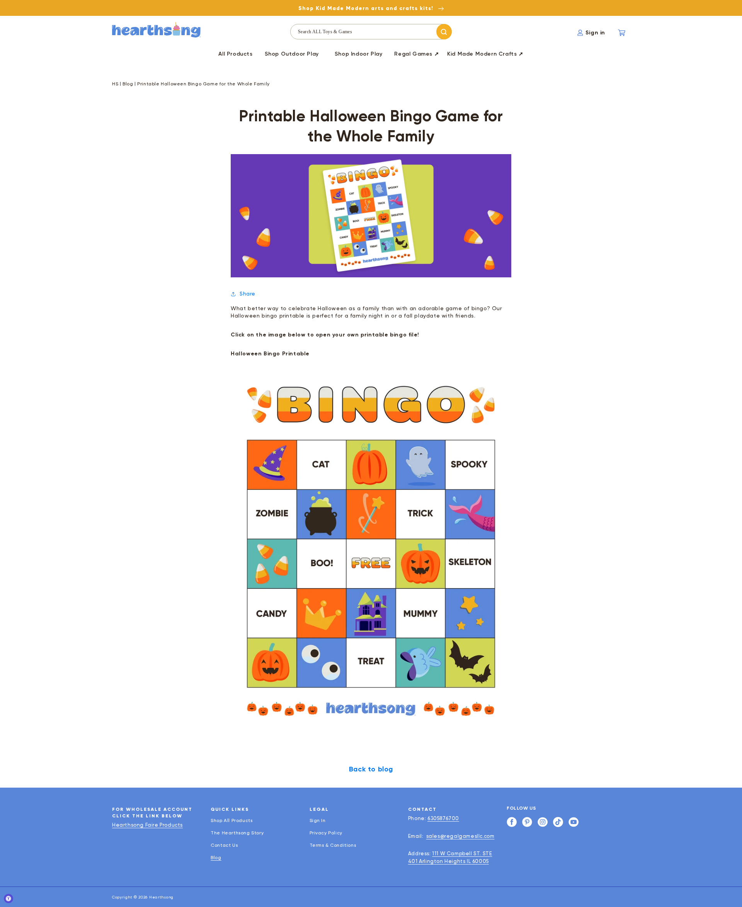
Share (247, 293)
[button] (292, 55)
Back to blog (371, 769)
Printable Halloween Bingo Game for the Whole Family (203, 83)
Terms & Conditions (333, 845)
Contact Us (224, 845)
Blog (128, 83)
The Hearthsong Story (237, 833)
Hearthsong (161, 897)
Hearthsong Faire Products (147, 825)
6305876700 (443, 818)
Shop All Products (231, 820)
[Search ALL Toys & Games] (444, 31)
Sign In (318, 820)
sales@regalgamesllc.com (460, 836)
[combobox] (371, 31)
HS (115, 83)
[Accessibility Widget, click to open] (8, 898)
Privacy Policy (326, 833)
